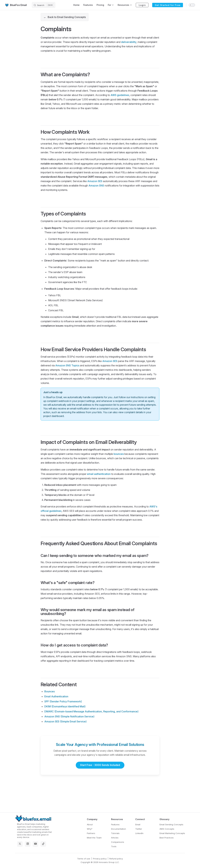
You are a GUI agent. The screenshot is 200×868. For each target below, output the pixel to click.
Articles (114, 837)
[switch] (192, 5)
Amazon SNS (96, 185)
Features (115, 824)
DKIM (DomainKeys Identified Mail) (64, 706)
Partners (91, 833)
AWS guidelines (120, 95)
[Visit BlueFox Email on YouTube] (35, 844)
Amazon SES (94, 181)
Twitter (138, 829)
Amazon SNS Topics (67, 365)
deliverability (128, 42)
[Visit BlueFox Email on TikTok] (43, 844)
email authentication (99, 473)
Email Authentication (56, 696)
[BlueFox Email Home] (33, 818)
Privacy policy (100, 858)
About (90, 824)
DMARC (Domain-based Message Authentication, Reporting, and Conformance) (91, 711)
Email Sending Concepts (171, 824)
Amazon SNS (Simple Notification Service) (69, 716)
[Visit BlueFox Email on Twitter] (20, 844)
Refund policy (116, 858)
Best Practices (167, 837)
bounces (119, 453)
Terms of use (83, 858)
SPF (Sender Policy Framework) (63, 701)
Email (137, 824)
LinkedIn (139, 833)
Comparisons (117, 842)
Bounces (49, 691)
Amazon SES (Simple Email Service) (65, 721)
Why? (89, 829)
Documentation (118, 829)
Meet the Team (94, 837)
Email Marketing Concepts (172, 833)
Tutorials (115, 833)
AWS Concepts (167, 829)
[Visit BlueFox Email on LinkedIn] (27, 844)
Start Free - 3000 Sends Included (100, 765)
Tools (113, 846)
